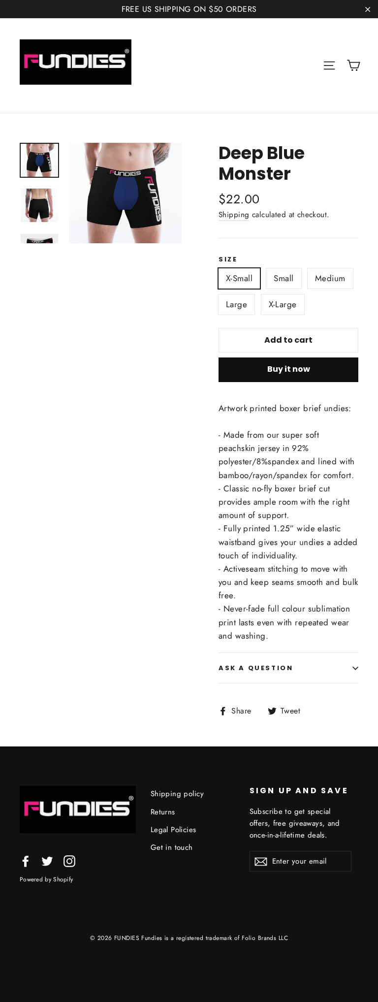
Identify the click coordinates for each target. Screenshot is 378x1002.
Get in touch (172, 847)
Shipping (234, 214)
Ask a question (256, 668)
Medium (330, 278)
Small (283, 278)
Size (228, 259)
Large (236, 304)
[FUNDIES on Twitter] (47, 860)
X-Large (283, 304)
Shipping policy (177, 793)
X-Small (239, 278)
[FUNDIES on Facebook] (26, 860)
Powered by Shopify (46, 879)
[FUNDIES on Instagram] (69, 860)
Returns (163, 812)
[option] (125, 193)
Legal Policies (173, 829)
